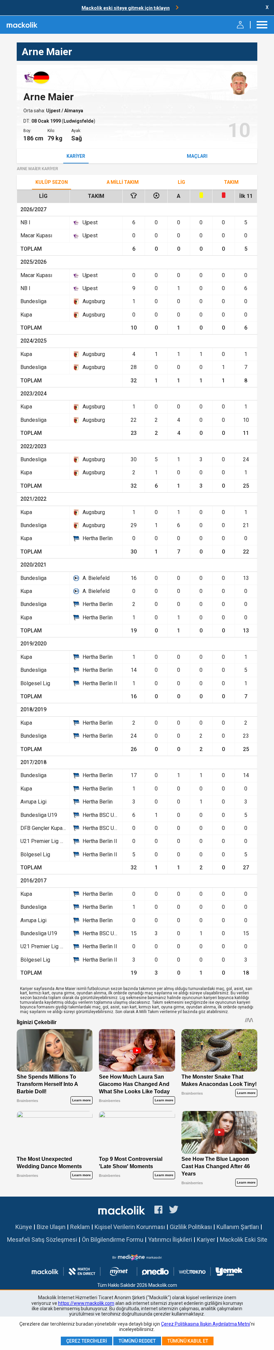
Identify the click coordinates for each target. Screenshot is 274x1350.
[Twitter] (174, 1210)
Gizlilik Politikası (191, 1226)
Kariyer (75, 156)
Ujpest (53, 110)
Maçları (197, 156)
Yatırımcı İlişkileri (170, 1239)
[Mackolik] (22, 25)
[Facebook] (158, 1210)
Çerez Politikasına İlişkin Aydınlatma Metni (205, 1324)
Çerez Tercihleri (86, 1341)
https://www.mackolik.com (86, 1303)
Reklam (80, 1226)
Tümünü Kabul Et (187, 1341)
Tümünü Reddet (137, 1341)
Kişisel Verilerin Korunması (130, 1226)
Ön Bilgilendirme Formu (112, 1239)
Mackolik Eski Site (243, 1239)
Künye (23, 1226)
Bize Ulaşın (51, 1226)
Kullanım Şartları (238, 1226)
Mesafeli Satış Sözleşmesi (42, 1239)
